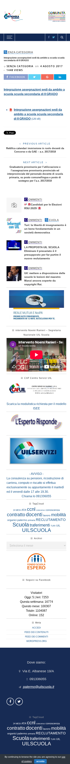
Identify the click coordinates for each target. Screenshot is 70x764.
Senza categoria (20, 66)
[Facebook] (49, 37)
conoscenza (53, 509)
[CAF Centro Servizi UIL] (36, 389)
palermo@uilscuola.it (38, 687)
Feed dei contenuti (36, 632)
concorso (40, 510)
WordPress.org (36, 641)
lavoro (46, 515)
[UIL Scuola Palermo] (35, 16)
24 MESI (17, 510)
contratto (16, 514)
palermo (22, 519)
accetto (40, 761)
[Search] (62, 37)
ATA (23, 509)
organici (12, 519)
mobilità (58, 514)
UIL (58, 525)
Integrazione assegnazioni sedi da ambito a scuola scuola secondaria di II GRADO (38, 114)
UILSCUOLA (36, 530)
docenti (34, 514)
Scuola (21, 524)
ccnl (31, 509)
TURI (53, 526)
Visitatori (36, 592)
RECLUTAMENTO (51, 520)
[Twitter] (53, 37)
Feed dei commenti (36, 636)
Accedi (36, 627)
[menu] (9, 37)
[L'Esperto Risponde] (36, 422)
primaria (31, 520)
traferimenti (40, 525)
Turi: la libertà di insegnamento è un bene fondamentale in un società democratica (45, 229)
